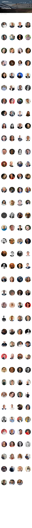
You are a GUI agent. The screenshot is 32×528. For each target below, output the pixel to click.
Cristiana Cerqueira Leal (12, 143)
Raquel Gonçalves (20, 386)
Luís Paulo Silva (28, 270)
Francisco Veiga (4, 194)
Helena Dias (4, 207)
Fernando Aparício (28, 168)
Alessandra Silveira (12, 41)
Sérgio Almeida (12, 436)
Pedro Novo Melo (4, 374)
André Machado (12, 79)
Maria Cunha (12, 297)
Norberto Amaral (27, 322)
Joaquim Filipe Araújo (12, 245)
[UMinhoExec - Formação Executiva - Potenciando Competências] (7, 1)
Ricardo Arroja (28, 399)
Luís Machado (12, 270)
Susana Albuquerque (12, 448)
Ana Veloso (28, 67)
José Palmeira (4, 258)
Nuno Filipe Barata (4, 336)
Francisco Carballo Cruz (28, 181)
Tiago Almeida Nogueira (4, 474)
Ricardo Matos (12, 411)
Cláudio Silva (4, 142)
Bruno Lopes (28, 105)
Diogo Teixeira (4, 29)
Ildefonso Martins (20, 207)
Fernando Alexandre (20, 168)
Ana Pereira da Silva (20, 67)
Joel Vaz (20, 245)
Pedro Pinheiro (12, 374)
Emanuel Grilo (12, 168)
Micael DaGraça (4, 322)
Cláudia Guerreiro (27, 130)
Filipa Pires (12, 181)
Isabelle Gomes (12, 219)
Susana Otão (20, 448)
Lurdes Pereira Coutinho (12, 284)
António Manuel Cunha (20, 93)
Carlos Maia (20, 118)
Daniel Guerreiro (27, 142)
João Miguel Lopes (20, 232)
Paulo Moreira (4, 348)
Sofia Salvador (28, 436)
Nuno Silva (12, 336)
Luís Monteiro (20, 270)
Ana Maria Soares (28, 55)
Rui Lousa (20, 423)
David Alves (4, 156)
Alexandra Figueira (4, 41)
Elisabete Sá (4, 168)
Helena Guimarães (12, 207)
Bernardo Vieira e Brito (20, 105)
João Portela (28, 232)
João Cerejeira (28, 219)
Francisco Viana (12, 194)
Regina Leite (12, 399)
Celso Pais (19, 130)
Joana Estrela (20, 219)
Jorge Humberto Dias (28, 245)
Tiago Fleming (12, 473)
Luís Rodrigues (4, 283)
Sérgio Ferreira (20, 436)
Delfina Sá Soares (20, 156)
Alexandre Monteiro (20, 41)
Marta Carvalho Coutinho (12, 310)
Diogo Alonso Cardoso (28, 156)
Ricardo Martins (4, 411)
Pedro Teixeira (28, 374)
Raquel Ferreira (12, 386)
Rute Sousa (28, 423)
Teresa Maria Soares (20, 461)
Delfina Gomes (12, 156)
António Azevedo (4, 92)
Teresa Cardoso (4, 461)
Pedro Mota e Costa (28, 361)
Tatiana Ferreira (28, 448)
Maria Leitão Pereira (20, 297)
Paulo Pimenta (20, 348)
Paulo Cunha (28, 336)
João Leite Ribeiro (4, 232)
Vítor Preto (12, 486)
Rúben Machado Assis (4, 423)
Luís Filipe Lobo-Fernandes (4, 271)
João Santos (4, 245)
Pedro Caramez (12, 360)
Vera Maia (27, 473)
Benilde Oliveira (12, 105)
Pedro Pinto (20, 374)
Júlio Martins (12, 258)
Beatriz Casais (4, 105)
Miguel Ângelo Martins (12, 323)
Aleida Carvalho (28, 29)
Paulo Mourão (12, 348)
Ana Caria (4, 55)
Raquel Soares (4, 399)
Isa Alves (28, 206)
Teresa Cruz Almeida (12, 461)
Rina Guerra (20, 411)
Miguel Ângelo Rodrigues (20, 323)
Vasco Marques (20, 473)
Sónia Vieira (4, 448)
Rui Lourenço (12, 423)
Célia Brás (12, 130)
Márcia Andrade (28, 283)
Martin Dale (20, 309)
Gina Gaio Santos (19, 194)
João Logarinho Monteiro (12, 233)
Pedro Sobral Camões (4, 361)
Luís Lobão (27, 258)
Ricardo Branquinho (20, 399)
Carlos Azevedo (4, 117)
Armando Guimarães (28, 92)
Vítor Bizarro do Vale (4, 486)
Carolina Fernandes (28, 118)
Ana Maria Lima (20, 55)
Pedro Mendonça (12, 29)
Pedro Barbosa (28, 348)
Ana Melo (4, 67)
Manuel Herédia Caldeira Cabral (20, 284)
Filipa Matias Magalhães (4, 181)
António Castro (12, 92)
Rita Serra (27, 411)
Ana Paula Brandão (12, 67)
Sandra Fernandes (4, 436)
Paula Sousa (20, 336)
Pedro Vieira (4, 386)
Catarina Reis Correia (4, 130)
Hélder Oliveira (28, 194)
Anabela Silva (4, 79)
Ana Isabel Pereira (12, 55)
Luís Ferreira (20, 258)
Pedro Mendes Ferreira (20, 362)
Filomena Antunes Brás (20, 181)
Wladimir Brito (20, 486)
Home (1, 13)
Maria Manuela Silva (4, 309)
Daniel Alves (20, 142)
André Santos (20, 79)
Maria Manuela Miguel (28, 297)
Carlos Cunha (12, 118)
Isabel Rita (4, 219)
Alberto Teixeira (20, 29)
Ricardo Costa (28, 386)
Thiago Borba (28, 461)
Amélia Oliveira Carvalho (28, 42)
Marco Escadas (4, 297)
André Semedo (28, 79)
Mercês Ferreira (28, 309)
